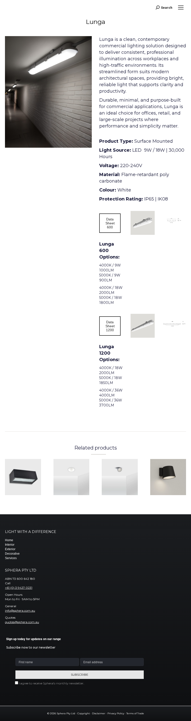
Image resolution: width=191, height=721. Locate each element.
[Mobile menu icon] (180, 7)
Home (9, 540)
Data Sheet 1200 (110, 326)
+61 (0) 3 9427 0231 (18, 588)
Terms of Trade (135, 713)
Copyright (83, 713)
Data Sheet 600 (110, 223)
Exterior (10, 549)
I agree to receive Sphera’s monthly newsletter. (51, 683)
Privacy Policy (115, 713)
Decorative (12, 553)
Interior (9, 544)
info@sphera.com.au (20, 610)
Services (11, 558)
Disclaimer (98, 713)
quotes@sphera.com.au (22, 622)
